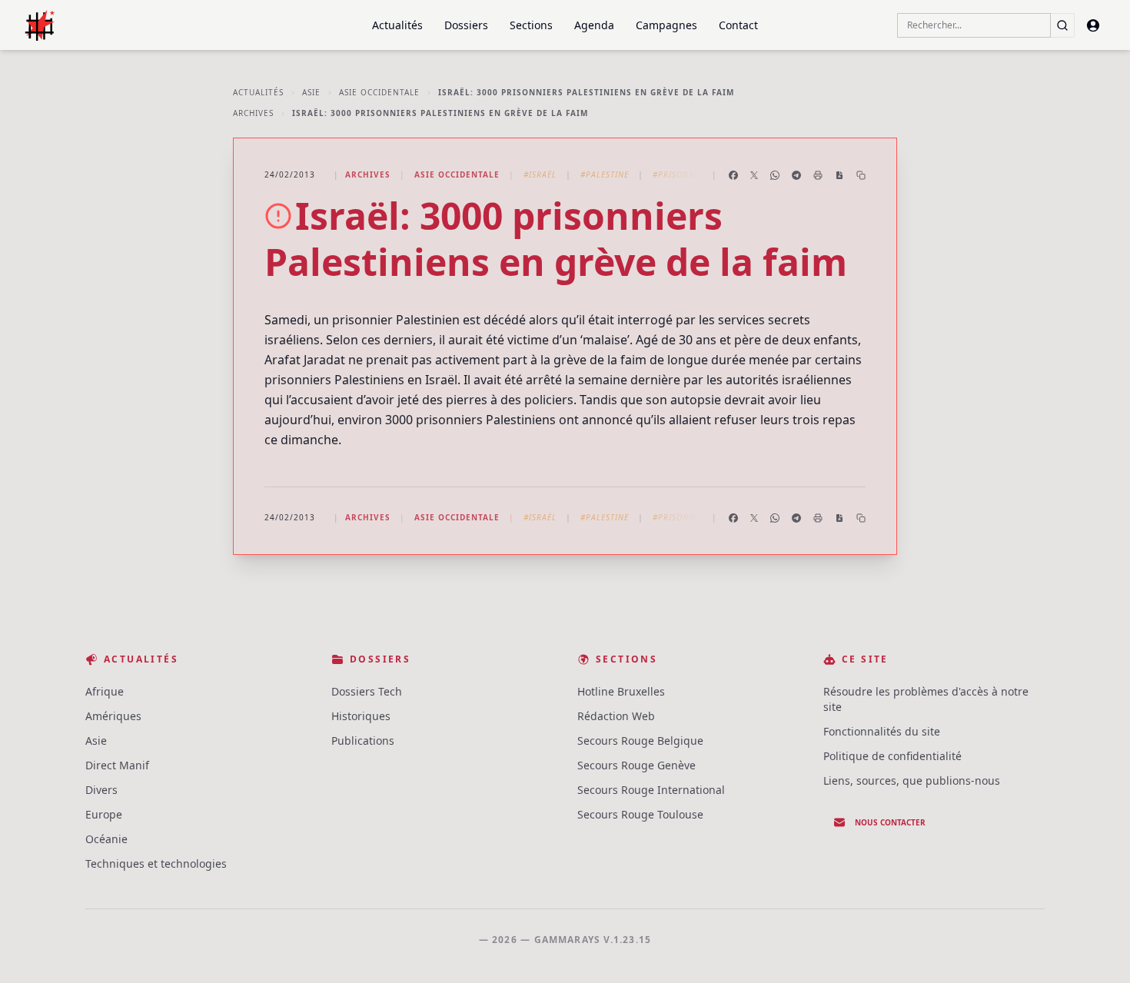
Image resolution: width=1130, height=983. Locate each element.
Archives (253, 113)
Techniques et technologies (156, 863)
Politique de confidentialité (892, 756)
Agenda (594, 25)
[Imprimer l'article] (818, 175)
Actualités (397, 25)
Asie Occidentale (379, 92)
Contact (738, 25)
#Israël (540, 174)
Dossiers (466, 25)
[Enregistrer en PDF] (839, 175)
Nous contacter (890, 822)
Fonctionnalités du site (881, 731)
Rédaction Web (616, 716)
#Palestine (604, 174)
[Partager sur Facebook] (733, 175)
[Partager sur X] (754, 175)
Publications (362, 740)
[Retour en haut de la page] (1096, 949)
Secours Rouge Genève (636, 765)
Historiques (361, 716)
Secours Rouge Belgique (640, 740)
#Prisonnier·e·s (688, 174)
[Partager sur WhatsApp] (774, 175)
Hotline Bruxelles (621, 691)
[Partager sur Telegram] (796, 175)
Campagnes (666, 25)
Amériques (113, 716)
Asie (311, 92)
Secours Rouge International (651, 789)
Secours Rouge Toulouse (640, 814)
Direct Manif (117, 765)
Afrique (104, 691)
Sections (531, 25)
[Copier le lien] (861, 175)
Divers (101, 789)
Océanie (106, 839)
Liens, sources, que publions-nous (911, 780)
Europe (103, 814)
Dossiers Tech (366, 691)
